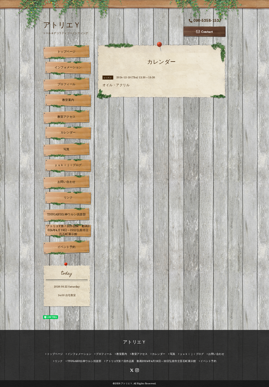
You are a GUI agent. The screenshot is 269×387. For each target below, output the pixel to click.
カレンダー (68, 132)
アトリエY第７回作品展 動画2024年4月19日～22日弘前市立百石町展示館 (68, 230)
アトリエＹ (62, 24)
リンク (68, 197)
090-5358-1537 (207, 20)
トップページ (66, 51)
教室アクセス (66, 117)
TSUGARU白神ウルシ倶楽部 (66, 214)
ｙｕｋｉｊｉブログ (68, 165)
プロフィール (66, 84)
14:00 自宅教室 (67, 295)
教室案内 (68, 100)
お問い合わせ (66, 182)
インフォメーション (68, 67)
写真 (66, 149)
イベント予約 (66, 247)
